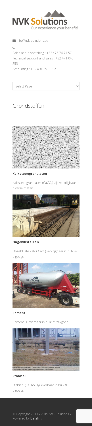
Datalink (36, 418)
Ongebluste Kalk (26, 242)
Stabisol (19, 376)
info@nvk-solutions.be (32, 40)
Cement (19, 313)
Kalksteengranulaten (30, 173)
